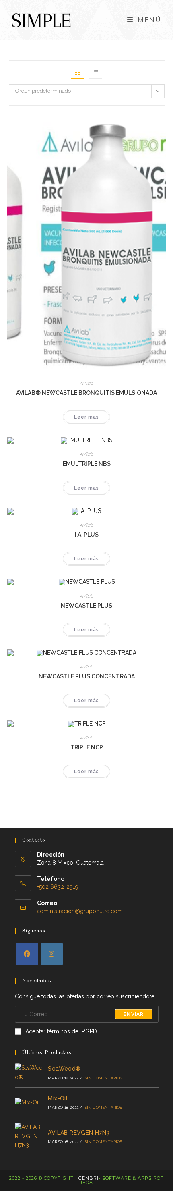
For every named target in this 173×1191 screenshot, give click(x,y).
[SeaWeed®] (29, 1072)
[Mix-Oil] (29, 1102)
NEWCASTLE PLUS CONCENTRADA (87, 676)
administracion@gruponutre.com (80, 911)
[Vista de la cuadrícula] (77, 72)
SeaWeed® (64, 1068)
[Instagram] (52, 954)
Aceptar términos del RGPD (61, 1031)
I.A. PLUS (87, 534)
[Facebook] (27, 954)
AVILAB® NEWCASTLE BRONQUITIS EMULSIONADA (86, 393)
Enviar (134, 1014)
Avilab (86, 383)
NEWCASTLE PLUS (86, 605)
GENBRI (88, 1178)
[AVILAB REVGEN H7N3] (29, 1136)
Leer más (86, 417)
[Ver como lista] (95, 72)
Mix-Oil (58, 1098)
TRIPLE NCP (86, 747)
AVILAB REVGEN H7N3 (78, 1132)
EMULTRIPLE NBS (87, 464)
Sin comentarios (103, 1078)
